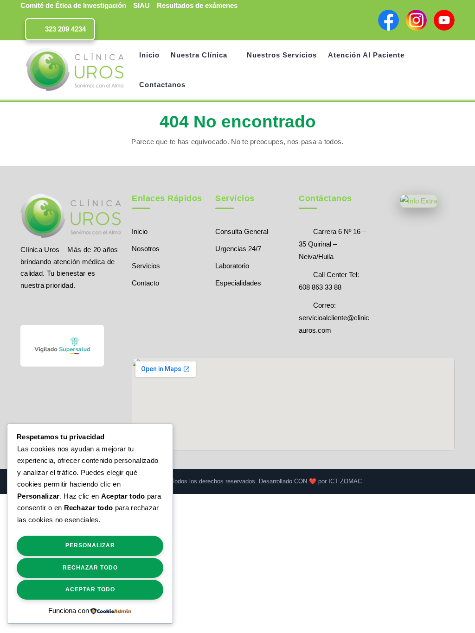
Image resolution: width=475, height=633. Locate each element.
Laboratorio (232, 266)
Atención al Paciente (366, 55)
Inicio (149, 55)
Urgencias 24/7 (238, 249)
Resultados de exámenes (197, 5)
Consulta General (241, 231)
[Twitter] (41, 306)
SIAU (141, 5)
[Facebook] (24, 306)
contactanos (162, 85)
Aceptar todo (90, 589)
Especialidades (238, 283)
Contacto (145, 283)
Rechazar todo (90, 567)
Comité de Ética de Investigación (73, 5)
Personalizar (90, 545)
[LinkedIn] (73, 306)
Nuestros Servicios (282, 55)
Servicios (146, 266)
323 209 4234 (64, 29)
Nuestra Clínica (199, 55)
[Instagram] (57, 306)
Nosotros (146, 249)
